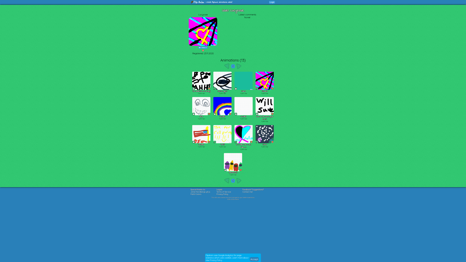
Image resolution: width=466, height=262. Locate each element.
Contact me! (247, 192)
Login (272, 2)
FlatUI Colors (196, 194)
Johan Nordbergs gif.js (200, 192)
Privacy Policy (216, 260)
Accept (254, 259)
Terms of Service (223, 192)
